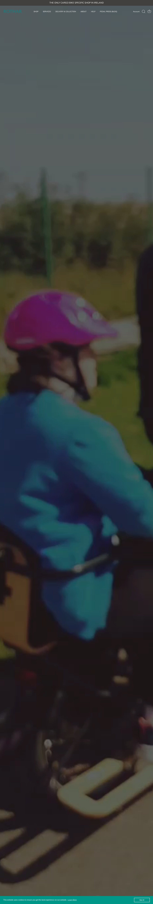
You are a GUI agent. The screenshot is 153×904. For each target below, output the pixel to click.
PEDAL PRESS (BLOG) (108, 11)
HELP (93, 11)
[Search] (143, 11)
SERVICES (47, 11)
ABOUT (83, 11)
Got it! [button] (142, 900)
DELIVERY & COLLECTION (65, 11)
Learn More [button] (72, 900)
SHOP (36, 11)
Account (136, 11)
